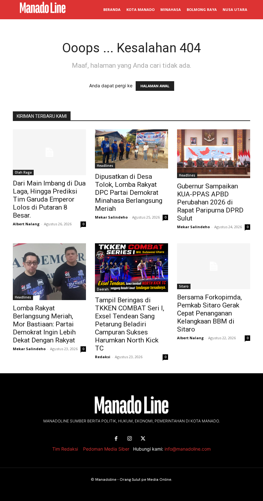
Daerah (103, 289)
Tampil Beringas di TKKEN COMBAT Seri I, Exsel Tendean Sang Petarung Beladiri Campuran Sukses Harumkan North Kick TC (129, 324)
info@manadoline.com (188, 449)
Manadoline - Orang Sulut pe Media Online (133, 479)
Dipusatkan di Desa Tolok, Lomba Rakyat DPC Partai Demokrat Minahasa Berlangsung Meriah (128, 192)
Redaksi (102, 356)
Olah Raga (23, 172)
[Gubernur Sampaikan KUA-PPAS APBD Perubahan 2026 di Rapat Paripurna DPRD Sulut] (213, 153)
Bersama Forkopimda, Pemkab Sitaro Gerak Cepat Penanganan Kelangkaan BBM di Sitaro (209, 313)
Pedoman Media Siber (106, 449)
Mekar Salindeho (111, 217)
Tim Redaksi (65, 449)
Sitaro (184, 286)
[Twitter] (143, 439)
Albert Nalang (26, 223)
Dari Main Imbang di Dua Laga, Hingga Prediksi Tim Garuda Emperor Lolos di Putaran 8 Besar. (49, 199)
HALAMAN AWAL (154, 86)
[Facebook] (116, 439)
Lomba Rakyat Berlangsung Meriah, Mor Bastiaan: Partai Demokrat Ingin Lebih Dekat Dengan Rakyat (44, 324)
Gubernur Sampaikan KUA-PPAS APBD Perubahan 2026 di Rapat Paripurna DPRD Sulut (210, 202)
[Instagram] (129, 439)
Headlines (105, 165)
